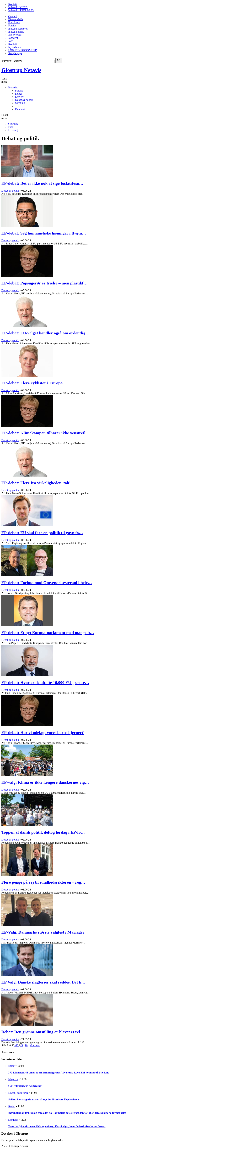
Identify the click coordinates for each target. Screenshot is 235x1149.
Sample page (15, 53)
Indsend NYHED (18, 7)
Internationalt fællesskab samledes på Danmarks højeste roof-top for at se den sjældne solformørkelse (67, 1112)
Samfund (20, 102)
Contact (12, 16)
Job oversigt (14, 34)
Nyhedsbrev (15, 47)
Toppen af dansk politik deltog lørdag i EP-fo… (43, 832)
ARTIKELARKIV (11, 61)
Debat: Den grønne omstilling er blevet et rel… (42, 1032)
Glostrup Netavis (21, 70)
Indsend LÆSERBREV (21, 10)
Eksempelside (15, 19)
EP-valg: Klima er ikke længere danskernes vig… (45, 782)
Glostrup (13, 123)
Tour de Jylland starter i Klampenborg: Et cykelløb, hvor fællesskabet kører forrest (56, 1126)
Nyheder (13, 87)
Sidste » (35, 1045)
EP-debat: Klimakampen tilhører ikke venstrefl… (45, 433)
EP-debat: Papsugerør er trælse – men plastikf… (44, 283)
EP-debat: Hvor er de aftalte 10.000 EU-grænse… (45, 682)
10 (26, 1045)
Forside (12, 25)
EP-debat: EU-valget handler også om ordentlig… (45, 333)
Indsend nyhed (16, 31)
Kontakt (12, 4)
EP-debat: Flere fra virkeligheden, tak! (36, 483)
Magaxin (13, 1079)
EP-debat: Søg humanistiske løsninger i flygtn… (43, 233)
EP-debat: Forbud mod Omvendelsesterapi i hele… (46, 582)
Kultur (18, 93)
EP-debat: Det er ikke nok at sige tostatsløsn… (42, 183)
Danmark (20, 109)
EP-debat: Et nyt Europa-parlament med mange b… (47, 632)
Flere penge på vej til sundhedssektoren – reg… (43, 882)
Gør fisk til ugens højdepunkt (25, 1085)
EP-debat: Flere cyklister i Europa (32, 383)
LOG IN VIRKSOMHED (22, 50)
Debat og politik (24, 99)
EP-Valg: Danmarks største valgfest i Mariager (42, 932)
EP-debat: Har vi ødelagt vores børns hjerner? (42, 732)
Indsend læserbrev (18, 28)
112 (17, 106)
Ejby (10, 126)
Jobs (10, 40)
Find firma (14, 22)
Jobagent (13, 37)
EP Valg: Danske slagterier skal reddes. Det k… (43, 982)
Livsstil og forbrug (18, 1092)
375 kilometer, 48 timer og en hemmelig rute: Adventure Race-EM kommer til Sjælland (58, 1072)
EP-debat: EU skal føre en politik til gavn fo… (42, 532)
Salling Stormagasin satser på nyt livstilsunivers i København (43, 1099)
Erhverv (19, 96)
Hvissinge (13, 130)
